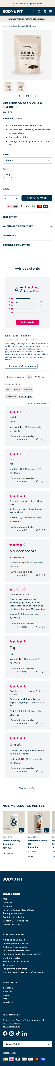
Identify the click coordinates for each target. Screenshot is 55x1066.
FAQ (5, 899)
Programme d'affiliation (15, 968)
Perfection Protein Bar (37, 842)
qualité (17, 389)
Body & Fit (7, 112)
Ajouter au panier (37, 198)
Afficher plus (26, 396)
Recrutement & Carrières (16, 961)
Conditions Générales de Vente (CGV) (22, 954)
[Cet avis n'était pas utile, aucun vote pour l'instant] (42, 439)
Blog (5, 998)
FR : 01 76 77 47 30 (12, 1023)
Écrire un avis (27, 322)
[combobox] (39, 403)
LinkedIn (7, 995)
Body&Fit (11, 1053)
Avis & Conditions (12, 924)
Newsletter (8, 1002)
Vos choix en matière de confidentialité (23, 972)
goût (8, 389)
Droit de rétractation (14, 917)
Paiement (8, 906)
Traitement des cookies (15, 947)
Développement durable (15, 943)
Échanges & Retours (13, 913)
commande (11, 396)
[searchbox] (16, 377)
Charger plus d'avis (27, 788)
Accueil (5, 26)
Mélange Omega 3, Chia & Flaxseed (25, 26)
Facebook (8, 991)
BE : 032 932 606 (11, 1026)
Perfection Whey (11, 840)
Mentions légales (11, 957)
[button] (45, 11)
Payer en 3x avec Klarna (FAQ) (18, 909)
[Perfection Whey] (14, 822)
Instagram (8, 987)
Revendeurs (9, 965)
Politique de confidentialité (17, 950)
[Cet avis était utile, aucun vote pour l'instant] (37, 439)
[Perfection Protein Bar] (39, 822)
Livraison (7, 902)
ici (43, 1020)
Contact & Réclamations (15, 920)
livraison (28, 389)
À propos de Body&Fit (14, 939)
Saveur (6, 154)
